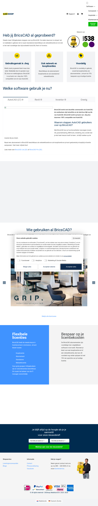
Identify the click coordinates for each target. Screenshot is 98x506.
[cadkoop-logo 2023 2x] (8, 13)
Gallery (51, 282)
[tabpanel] (49, 128)
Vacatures (30, 469)
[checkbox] (22, 260)
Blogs (5, 466)
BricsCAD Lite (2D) (21, 150)
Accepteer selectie (49, 267)
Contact (29, 463)
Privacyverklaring (32, 466)
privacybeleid (67, 256)
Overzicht (77, 238)
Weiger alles (27, 267)
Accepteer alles (71, 267)
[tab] (15, 99)
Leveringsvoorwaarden (10, 463)
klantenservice (59, 469)
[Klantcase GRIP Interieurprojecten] (49, 282)
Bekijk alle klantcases (49, 316)
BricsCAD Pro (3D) (36, 150)
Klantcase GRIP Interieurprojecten (47, 282)
